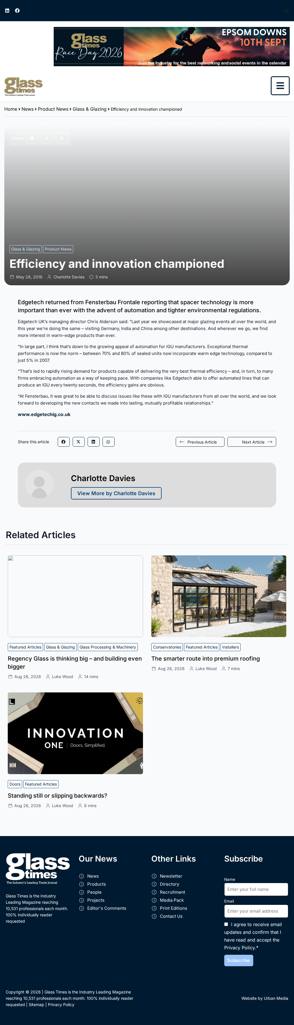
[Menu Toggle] (287, 10)
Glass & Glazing (90, 109)
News (28, 109)
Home (10, 109)
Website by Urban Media (264, 998)
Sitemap (36, 1004)
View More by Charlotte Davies (116, 493)
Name (229, 879)
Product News (53, 109)
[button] (32, 138)
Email (229, 901)
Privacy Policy (61, 1004)
